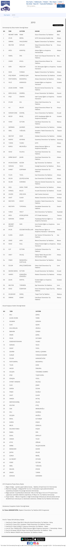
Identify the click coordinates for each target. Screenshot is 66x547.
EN (55, 4)
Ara (61, 6)
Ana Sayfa (29, 2)
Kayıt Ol (36, 4)
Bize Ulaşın (53, 2)
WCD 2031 (61, 4)
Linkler (60, 2)
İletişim (45, 2)
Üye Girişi (29, 4)
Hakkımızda (38, 2)
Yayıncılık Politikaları (46, 4)
